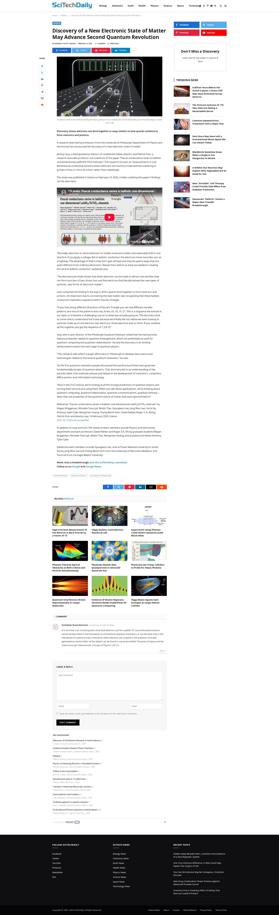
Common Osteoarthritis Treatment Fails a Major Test (208, 122)
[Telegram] (42, 92)
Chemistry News (121, 858)
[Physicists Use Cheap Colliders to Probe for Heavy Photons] (149, 551)
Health (142, 6)
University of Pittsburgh (100, 475)
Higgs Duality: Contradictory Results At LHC (107, 531)
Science (168, 6)
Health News (119, 867)
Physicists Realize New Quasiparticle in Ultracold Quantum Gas (106, 567)
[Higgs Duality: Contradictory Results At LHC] (109, 516)
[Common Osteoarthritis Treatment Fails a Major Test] (182, 124)
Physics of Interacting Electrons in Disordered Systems (76, 764)
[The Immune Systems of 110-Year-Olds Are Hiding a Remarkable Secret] (182, 108)
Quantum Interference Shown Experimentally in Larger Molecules (68, 602)
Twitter (55, 858)
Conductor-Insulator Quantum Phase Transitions (73, 748)
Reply (162, 651)
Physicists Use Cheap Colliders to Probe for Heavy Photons (147, 566)
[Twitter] (42, 72)
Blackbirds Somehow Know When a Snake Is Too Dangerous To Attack (207, 155)
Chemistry (117, 6)
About (166, 910)
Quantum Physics (78, 475)
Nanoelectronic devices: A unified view (69, 779)
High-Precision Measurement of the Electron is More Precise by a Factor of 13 (69, 532)
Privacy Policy (206, 910)
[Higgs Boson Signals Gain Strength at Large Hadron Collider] (149, 586)
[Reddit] (42, 104)
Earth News (118, 863)
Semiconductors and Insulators (66, 794)
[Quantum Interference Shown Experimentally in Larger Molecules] (70, 586)
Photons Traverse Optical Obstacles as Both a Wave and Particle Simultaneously (68, 567)
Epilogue (56, 756)
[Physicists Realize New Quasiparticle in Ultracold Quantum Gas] (109, 551)
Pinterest (56, 867)
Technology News (121, 886)
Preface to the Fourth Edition (65, 771)
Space (180, 6)
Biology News (119, 853)
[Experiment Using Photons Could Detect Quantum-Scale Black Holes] (149, 516)
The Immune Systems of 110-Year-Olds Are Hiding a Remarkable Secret (208, 108)
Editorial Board (189, 910)
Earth (131, 6)
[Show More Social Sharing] (134, 50)
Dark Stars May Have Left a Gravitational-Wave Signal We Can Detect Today (209, 139)
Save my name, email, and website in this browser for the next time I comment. (98, 713)
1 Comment (101, 43)
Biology (103, 6)
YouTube (56, 863)
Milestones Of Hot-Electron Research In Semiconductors (77, 740)
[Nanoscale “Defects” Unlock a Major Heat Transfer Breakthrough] (182, 202)
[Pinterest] (42, 85)
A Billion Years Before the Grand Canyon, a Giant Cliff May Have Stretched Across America (207, 92)
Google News (93, 466)
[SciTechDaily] (72, 6)
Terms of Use (221, 910)
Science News (119, 877)
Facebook (56, 853)
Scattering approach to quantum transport (70, 802)
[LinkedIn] (42, 79)
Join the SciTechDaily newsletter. (108, 462)
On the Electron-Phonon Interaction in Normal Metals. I (76, 810)
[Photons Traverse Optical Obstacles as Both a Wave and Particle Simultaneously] (70, 551)
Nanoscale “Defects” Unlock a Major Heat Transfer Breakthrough (208, 202)
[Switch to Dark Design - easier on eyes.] (221, 6)
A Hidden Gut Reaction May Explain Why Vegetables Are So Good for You (209, 170)
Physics (155, 6)
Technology (195, 6)
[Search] (225, 6)
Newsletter (57, 872)
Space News (119, 881)
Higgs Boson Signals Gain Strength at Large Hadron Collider (145, 602)
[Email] (42, 98)
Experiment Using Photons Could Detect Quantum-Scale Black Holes (147, 532)
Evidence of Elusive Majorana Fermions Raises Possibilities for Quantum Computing (109, 602)
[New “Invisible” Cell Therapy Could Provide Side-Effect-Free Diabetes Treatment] (182, 187)
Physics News (119, 872)
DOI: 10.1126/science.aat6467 (73, 420)
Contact (176, 910)
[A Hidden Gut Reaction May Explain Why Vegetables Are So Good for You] (182, 171)
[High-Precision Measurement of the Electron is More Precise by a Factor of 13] (70, 516)
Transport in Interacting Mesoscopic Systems (72, 787)
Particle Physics (61, 475)
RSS (54, 877)
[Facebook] (42, 66)
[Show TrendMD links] (165, 822)
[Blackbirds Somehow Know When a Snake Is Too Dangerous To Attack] (182, 155)
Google (76, 466)
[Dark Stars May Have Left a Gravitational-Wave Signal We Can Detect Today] (182, 140)
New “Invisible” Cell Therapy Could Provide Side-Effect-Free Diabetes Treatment (209, 186)
